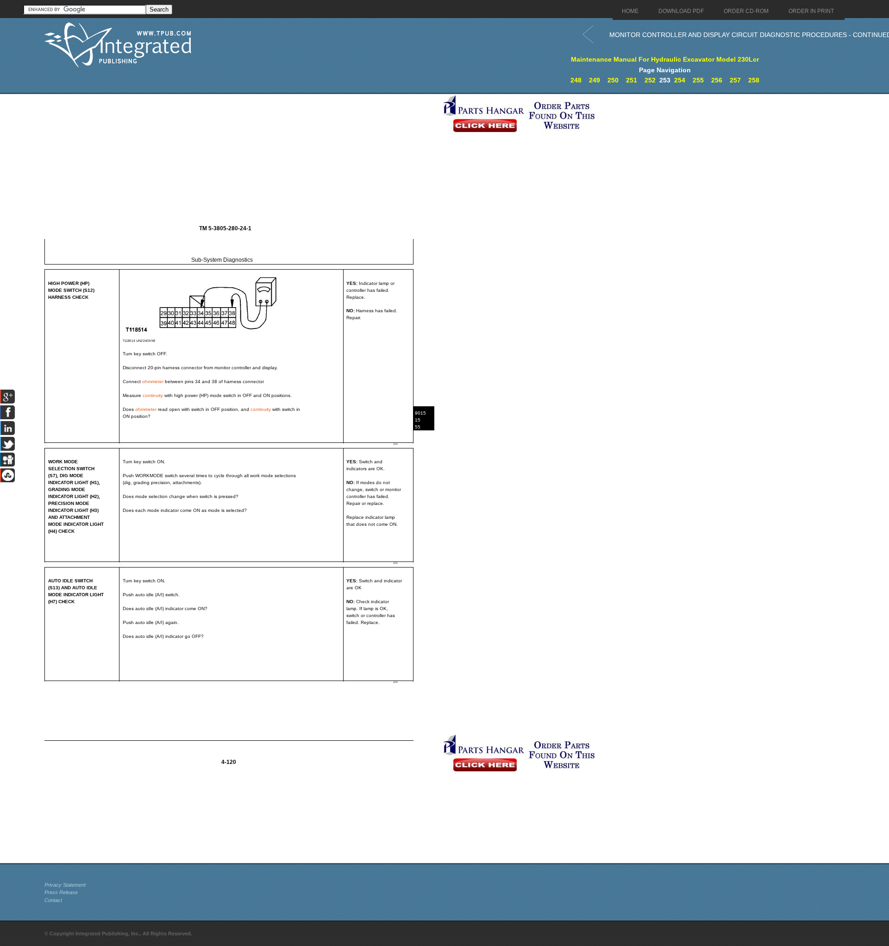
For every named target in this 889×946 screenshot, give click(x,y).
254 (679, 80)
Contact (53, 900)
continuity (153, 395)
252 (650, 80)
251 (631, 80)
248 (576, 80)
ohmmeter (152, 381)
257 (735, 80)
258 (753, 80)
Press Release (61, 892)
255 (698, 80)
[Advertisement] (241, 159)
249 (594, 80)
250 (613, 80)
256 (716, 80)
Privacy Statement (65, 885)
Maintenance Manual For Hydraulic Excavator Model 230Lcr (665, 59)
